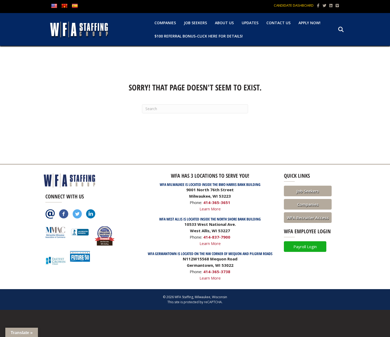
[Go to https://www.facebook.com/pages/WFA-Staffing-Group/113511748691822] (63, 214)
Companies (165, 22)
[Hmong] (64, 6)
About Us (224, 22)
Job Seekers (195, 22)
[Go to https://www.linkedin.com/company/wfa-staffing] (91, 214)
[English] (54, 6)
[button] (308, 191)
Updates (250, 22)
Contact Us (278, 22)
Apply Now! (309, 22)
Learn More (210, 208)
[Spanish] (75, 6)
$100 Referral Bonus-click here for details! (198, 36)
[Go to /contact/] (50, 214)
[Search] (337, 29)
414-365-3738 (216, 271)
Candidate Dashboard (294, 5)
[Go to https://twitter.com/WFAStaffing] (77, 214)
